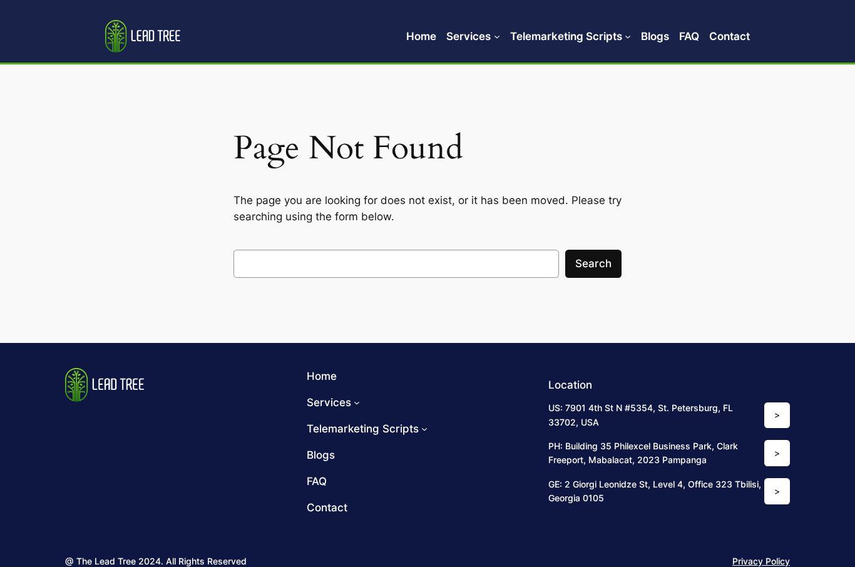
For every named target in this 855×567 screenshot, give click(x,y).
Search (593, 263)
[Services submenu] (497, 36)
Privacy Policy (761, 561)
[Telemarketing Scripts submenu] (628, 36)
